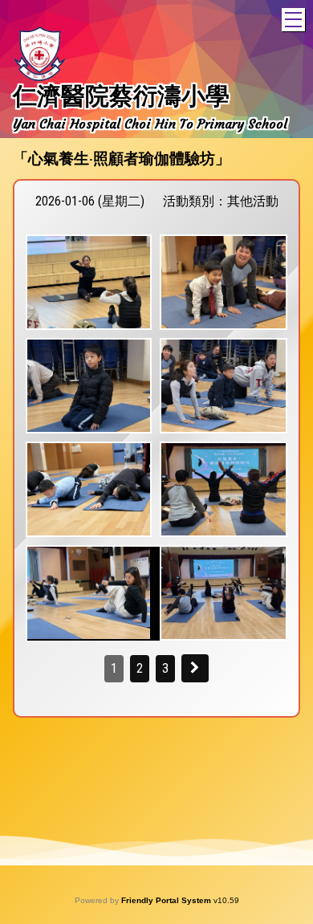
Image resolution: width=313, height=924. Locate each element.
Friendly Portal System (167, 900)
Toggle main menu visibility (293, 19)
